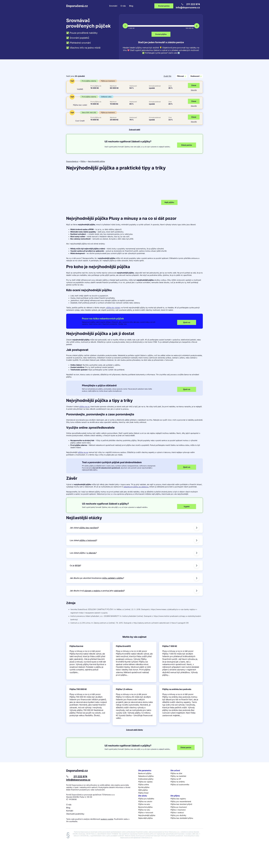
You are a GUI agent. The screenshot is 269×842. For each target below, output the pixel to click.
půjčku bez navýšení (88, 528)
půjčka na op (83, 452)
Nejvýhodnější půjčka (96, 161)
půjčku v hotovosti (87, 540)
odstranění (119, 591)
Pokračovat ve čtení (88, 661)
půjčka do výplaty (113, 308)
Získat (193, 85)
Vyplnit (186, 506)
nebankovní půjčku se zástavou (135, 487)
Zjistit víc (186, 322)
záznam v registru (92, 591)
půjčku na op (84, 406)
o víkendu (91, 553)
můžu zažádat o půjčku (112, 578)
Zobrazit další (134, 130)
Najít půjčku (169, 202)
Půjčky (83, 161)
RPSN (77, 565)
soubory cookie (107, 819)
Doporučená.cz (77, 6)
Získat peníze (185, 747)
